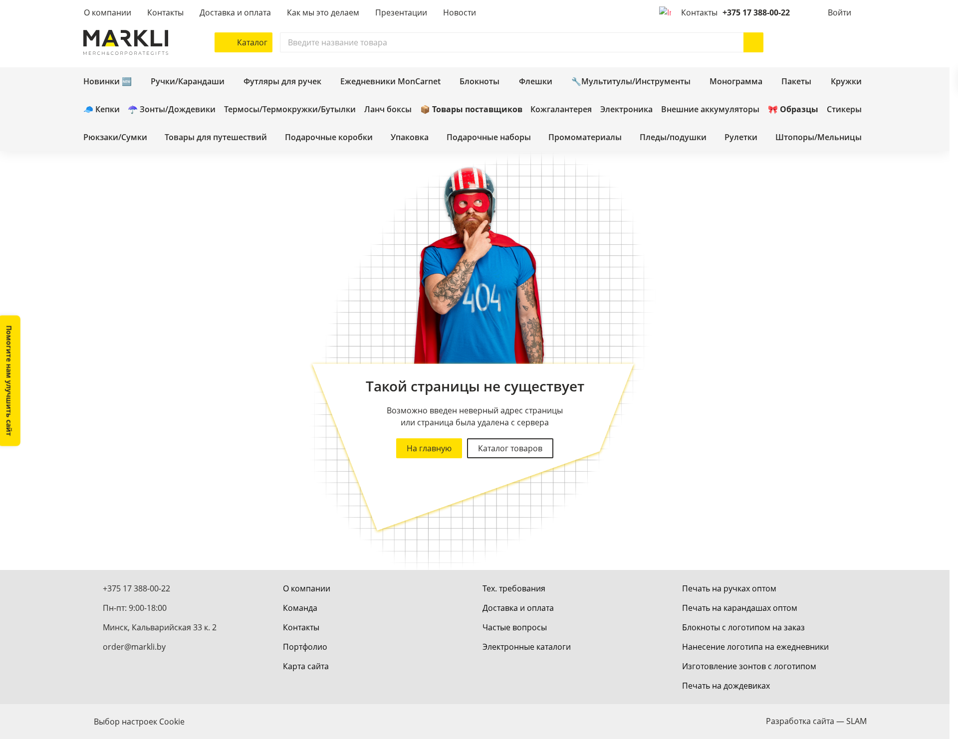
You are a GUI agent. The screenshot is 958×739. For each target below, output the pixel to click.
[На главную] (125, 42)
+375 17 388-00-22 (756, 12)
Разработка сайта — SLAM (816, 721)
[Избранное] (827, 42)
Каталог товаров (510, 448)
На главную (429, 448)
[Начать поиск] (753, 42)
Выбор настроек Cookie (139, 721)
